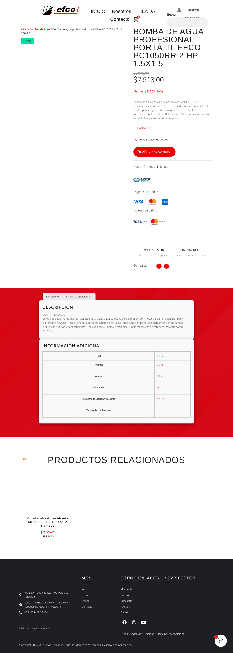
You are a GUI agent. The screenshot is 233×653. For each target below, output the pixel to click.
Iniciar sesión (192, 17)
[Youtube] (143, 622)
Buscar (172, 14)
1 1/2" (160, 399)
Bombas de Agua (40, 29)
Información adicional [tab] (79, 296)
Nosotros (121, 11)
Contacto (120, 19)
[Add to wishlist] (24, 459)
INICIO (98, 11)
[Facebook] (124, 622)
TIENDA (146, 11)
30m (159, 376)
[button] (154, 152)
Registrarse (193, 9)
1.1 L (159, 410)
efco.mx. (128, 645)
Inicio (24, 29)
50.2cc (160, 387)
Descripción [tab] (53, 296)
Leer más (47, 537)
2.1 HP (160, 365)
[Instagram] (134, 622)
